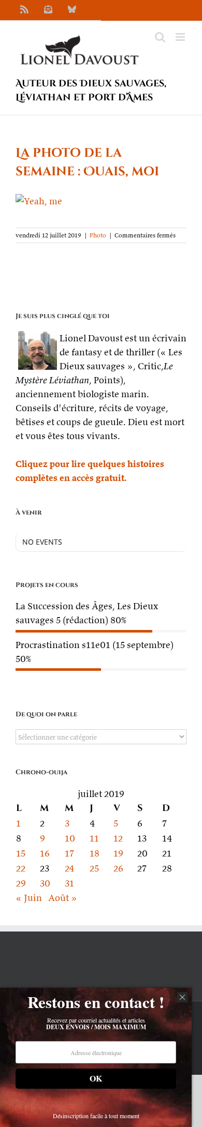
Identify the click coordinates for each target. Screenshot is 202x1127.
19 (118, 853)
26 (118, 868)
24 (70, 868)
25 (94, 868)
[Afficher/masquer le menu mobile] (181, 37)
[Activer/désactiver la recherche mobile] (160, 37)
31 (69, 883)
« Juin (29, 898)
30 (45, 883)
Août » (62, 898)
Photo (98, 235)
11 (94, 838)
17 (69, 853)
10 (70, 838)
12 (118, 838)
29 (21, 883)
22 (20, 868)
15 (20, 853)
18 (94, 853)
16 (45, 853)
